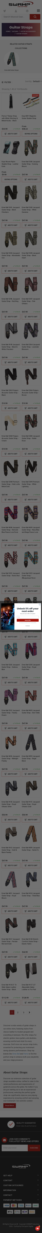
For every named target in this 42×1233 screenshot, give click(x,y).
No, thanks (28, 625)
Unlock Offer (28, 620)
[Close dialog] (40, 604)
